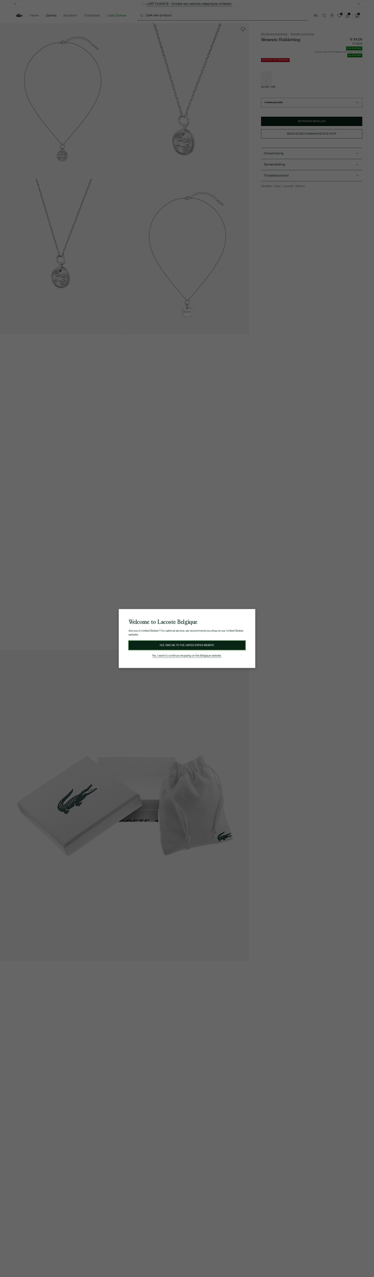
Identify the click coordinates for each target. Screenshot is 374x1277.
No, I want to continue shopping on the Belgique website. (187, 655)
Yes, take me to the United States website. (187, 645)
